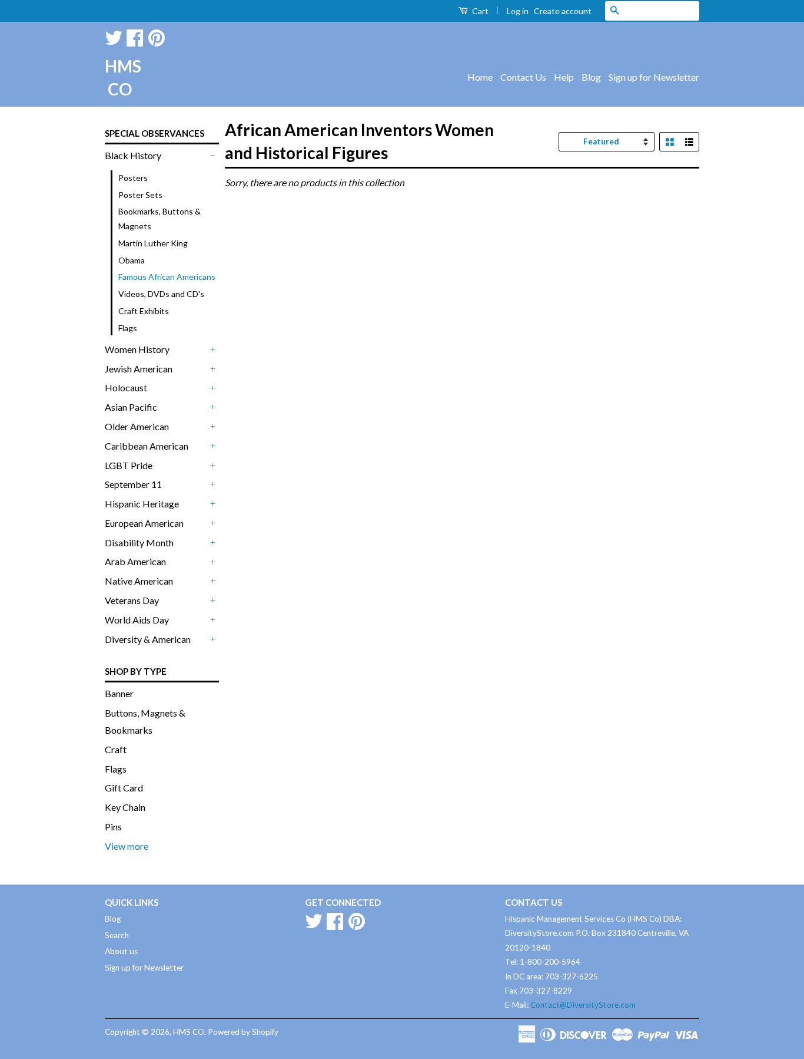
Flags (127, 328)
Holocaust (126, 387)
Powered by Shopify (243, 1032)
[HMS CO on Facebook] (135, 35)
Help (564, 77)
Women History (137, 349)
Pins (113, 826)
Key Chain (125, 807)
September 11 (133, 484)
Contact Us (523, 77)
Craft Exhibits (143, 311)
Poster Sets (140, 195)
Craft (116, 749)
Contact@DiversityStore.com (583, 1004)
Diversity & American (148, 639)
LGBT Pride (128, 465)
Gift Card (124, 787)
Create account (563, 11)
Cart (479, 11)
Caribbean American (146, 445)
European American (144, 523)
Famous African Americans (166, 277)
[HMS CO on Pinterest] (156, 35)
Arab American (135, 561)
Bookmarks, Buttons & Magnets (159, 218)
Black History (133, 155)
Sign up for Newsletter (654, 77)
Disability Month (139, 542)
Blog (591, 77)
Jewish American (138, 368)
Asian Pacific (131, 407)
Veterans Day (132, 600)
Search (117, 935)
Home (480, 77)
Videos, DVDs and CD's (161, 294)
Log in (518, 11)
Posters (133, 178)
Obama (131, 260)
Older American (137, 426)
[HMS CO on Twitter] (113, 35)
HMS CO (119, 77)
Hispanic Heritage (142, 503)
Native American (139, 580)
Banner (119, 693)
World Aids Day (137, 619)
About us (121, 951)
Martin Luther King (153, 243)
